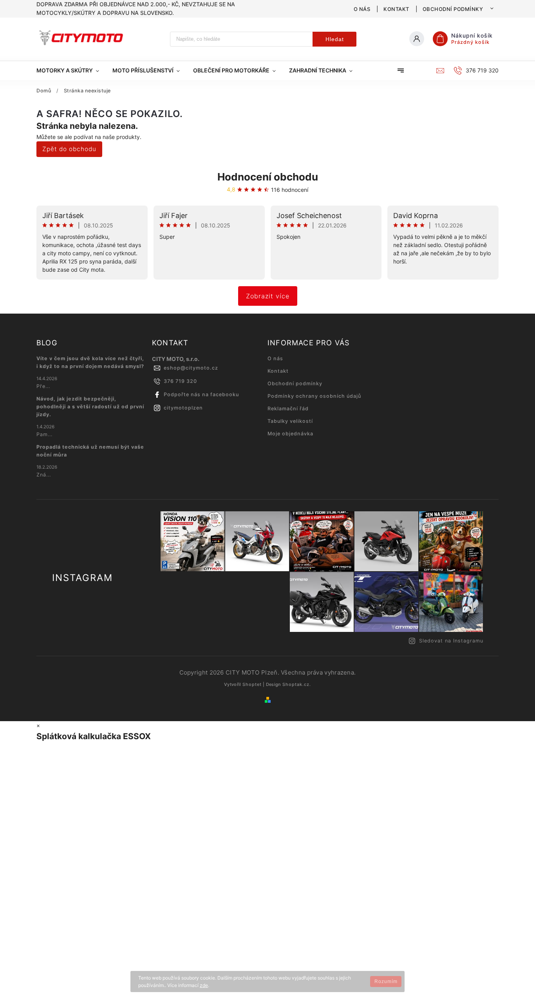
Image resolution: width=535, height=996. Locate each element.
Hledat (334, 39)
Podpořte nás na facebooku (201, 394)
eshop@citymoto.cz (191, 368)
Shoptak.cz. (296, 684)
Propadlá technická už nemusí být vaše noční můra (90, 451)
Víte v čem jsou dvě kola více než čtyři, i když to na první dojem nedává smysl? (90, 362)
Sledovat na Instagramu (451, 641)
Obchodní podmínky (453, 9)
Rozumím (386, 981)
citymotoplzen (183, 408)
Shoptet (252, 684)
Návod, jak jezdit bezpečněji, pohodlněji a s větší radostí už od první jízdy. (90, 406)
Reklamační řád (288, 408)
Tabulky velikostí (290, 421)
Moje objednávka (290, 434)
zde (204, 985)
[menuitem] (71, 70)
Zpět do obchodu (69, 149)
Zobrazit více (267, 296)
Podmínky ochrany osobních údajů (314, 396)
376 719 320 (180, 381)
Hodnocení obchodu (267, 177)
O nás (362, 9)
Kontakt (396, 9)
